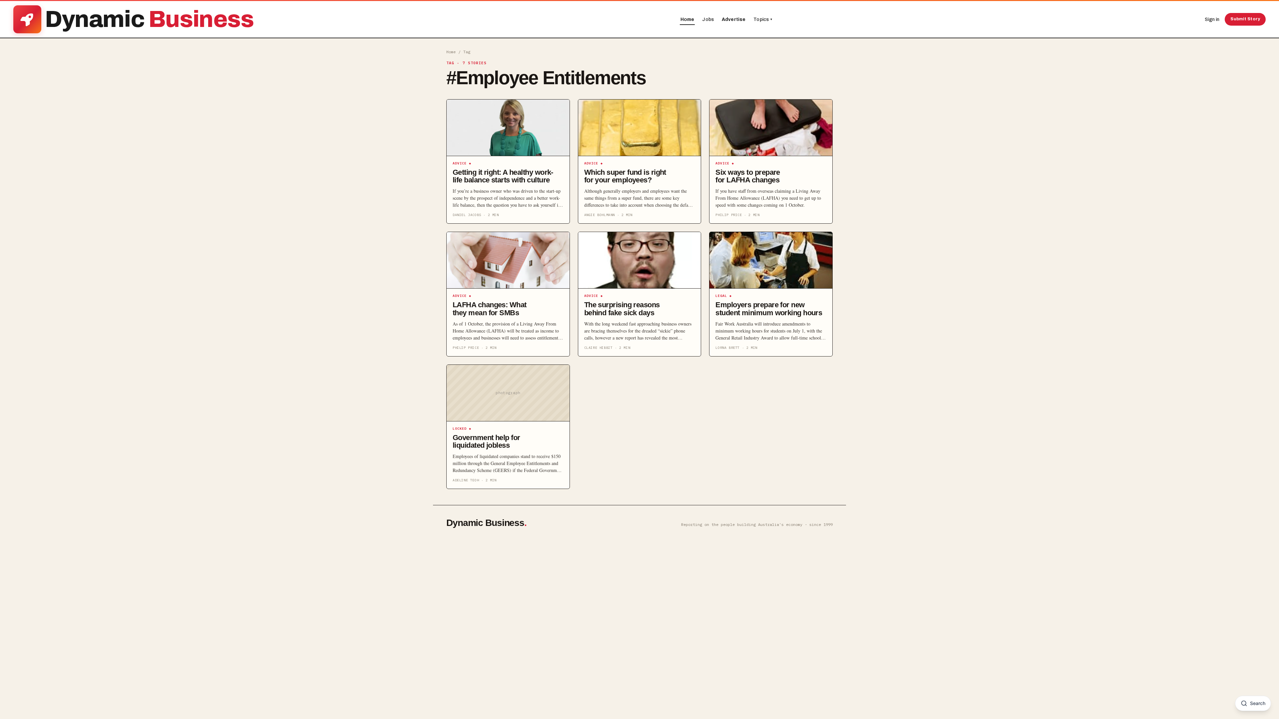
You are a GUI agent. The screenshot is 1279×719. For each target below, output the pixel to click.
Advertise (733, 19)
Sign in (1212, 19)
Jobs (708, 19)
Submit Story (1245, 19)
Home (687, 19)
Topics (762, 19)
